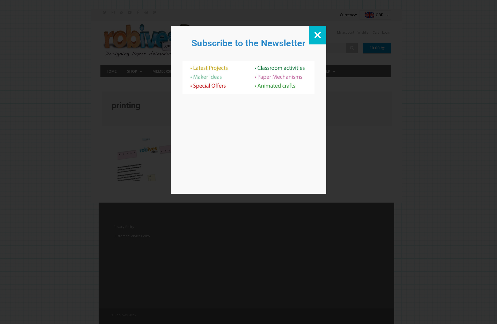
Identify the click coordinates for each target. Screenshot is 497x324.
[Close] (317, 35)
